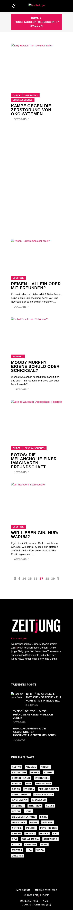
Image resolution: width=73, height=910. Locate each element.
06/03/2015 (20, 559)
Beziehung (19, 772)
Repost (30, 833)
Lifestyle (18, 278)
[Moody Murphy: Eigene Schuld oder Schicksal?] (36, 331)
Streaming (50, 839)
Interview (35, 806)
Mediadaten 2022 (46, 890)
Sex (55, 833)
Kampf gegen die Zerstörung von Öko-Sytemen (31, 109)
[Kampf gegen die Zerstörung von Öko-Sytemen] (36, 64)
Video (40, 850)
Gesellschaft (43, 795)
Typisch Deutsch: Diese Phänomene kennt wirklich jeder (33, 714)
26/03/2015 (20, 306)
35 (30, 578)
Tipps (44, 845)
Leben (16, 811)
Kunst (50, 806)
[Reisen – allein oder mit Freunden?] (36, 253)
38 (47, 578)
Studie (16, 845)
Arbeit (45, 767)
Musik (34, 822)
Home (35, 17)
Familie (16, 783)
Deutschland (21, 778)
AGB (45, 901)
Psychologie (48, 828)
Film (28, 783)
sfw (14, 839)
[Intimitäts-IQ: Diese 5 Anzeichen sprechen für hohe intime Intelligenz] (17, 696)
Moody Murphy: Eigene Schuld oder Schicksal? (35, 366)
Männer (47, 822)
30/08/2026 (31, 705)
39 (53, 578)
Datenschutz (29, 901)
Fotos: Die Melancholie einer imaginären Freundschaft (34, 460)
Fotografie (43, 783)
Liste (43, 817)
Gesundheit (20, 800)
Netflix (17, 828)
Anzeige (31, 767)
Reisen (16, 833)
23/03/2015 (20, 389)
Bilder (17, 95)
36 (36, 578)
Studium (30, 845)
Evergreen (42, 778)
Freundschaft (48, 789)
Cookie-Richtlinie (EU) (36, 905)
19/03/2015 (20, 472)
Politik (30, 828)
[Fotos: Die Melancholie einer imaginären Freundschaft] (36, 419)
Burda (48, 772)
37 (41, 578)
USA (29, 850)
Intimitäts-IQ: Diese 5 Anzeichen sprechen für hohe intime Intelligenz (43, 697)
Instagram (39, 800)
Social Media (30, 839)
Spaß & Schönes (22, 100)
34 (24, 578)
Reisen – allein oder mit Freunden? (36, 286)
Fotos (16, 789)
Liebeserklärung (24, 817)
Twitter (17, 850)
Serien (44, 833)
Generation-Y (21, 795)
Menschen (19, 822)
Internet (18, 806)
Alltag (16, 767)
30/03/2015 (20, 119)
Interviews (31, 95)
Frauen (29, 789)
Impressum (23, 890)
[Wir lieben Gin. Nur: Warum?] (36, 499)
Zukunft (18, 356)
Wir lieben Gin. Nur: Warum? (34, 534)
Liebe (28, 811)
